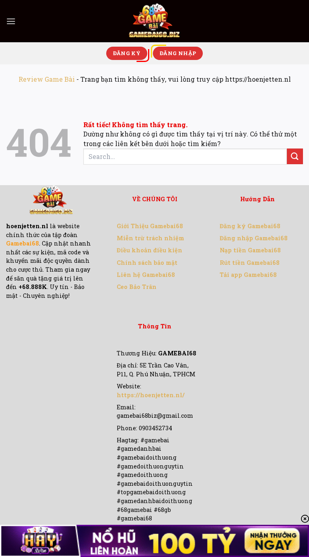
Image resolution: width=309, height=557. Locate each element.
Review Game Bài (47, 79)
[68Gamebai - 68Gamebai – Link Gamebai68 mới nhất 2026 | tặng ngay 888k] (154, 21)
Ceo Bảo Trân (137, 287)
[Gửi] (295, 156)
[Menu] (11, 21)
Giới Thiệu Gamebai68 (150, 226)
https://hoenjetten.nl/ (151, 395)
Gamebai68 (22, 243)
